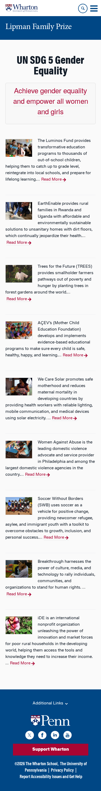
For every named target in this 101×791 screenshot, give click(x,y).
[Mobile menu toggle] (94, 9)
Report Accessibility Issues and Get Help (51, 777)
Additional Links (48, 703)
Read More (51, 179)
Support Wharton (50, 749)
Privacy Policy (62, 770)
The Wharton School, (42, 764)
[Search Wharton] (83, 8)
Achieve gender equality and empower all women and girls (50, 100)
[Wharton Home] (21, 8)
